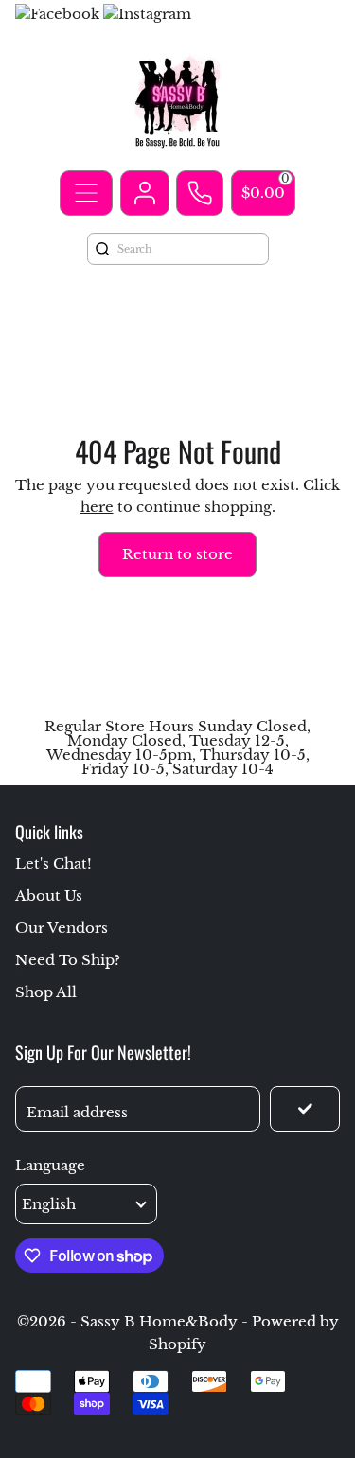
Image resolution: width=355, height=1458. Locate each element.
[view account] (144, 193)
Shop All (46, 992)
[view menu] (86, 193)
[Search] (102, 248)
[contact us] (199, 193)
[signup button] (305, 1109)
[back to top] (316, 1245)
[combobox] (189, 248)
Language (50, 1165)
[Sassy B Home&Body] (177, 100)
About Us (48, 896)
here (97, 507)
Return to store (177, 554)
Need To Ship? (67, 960)
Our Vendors (61, 928)
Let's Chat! (53, 863)
